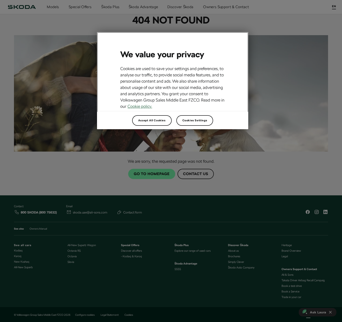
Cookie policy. (139, 106)
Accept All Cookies (152, 120)
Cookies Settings (194, 120)
